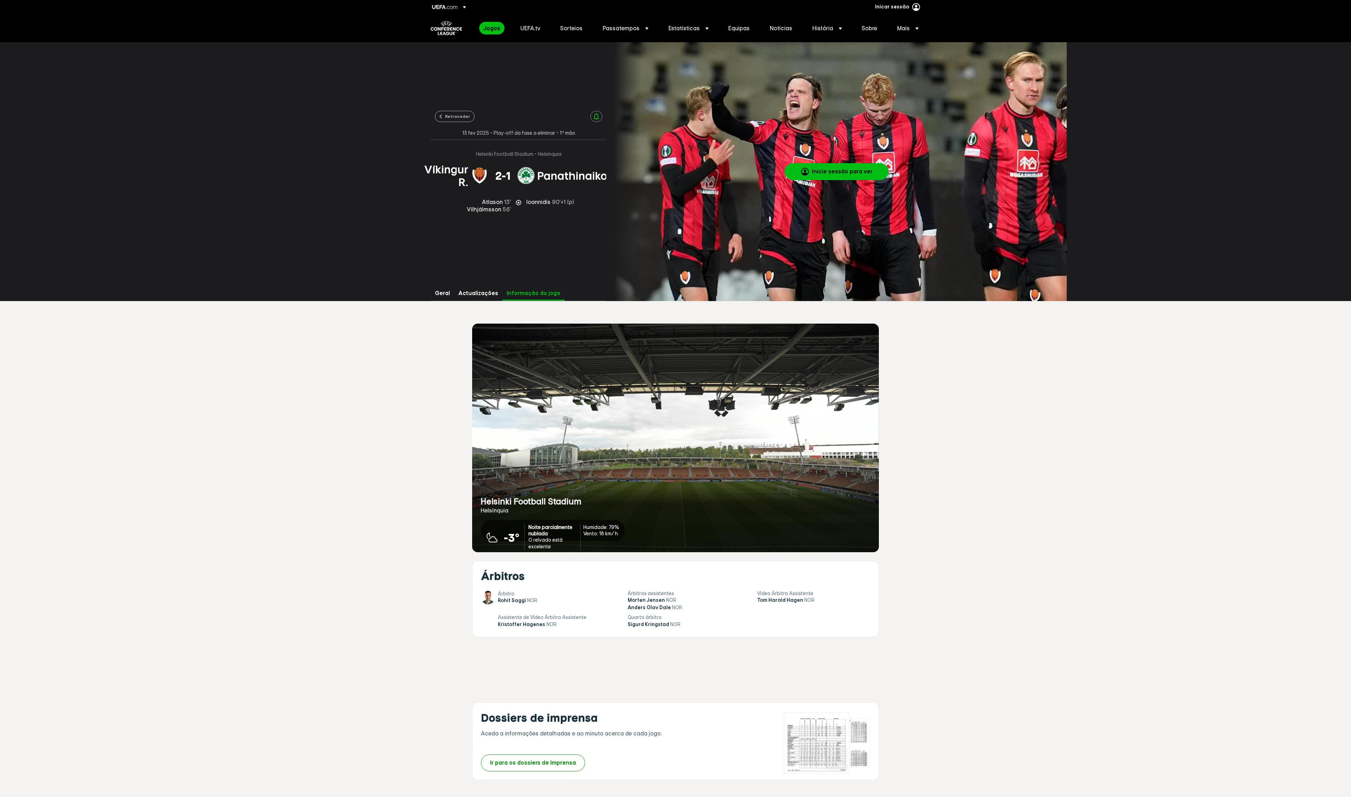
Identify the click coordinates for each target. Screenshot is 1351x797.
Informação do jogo (533, 293)
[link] (492, 28)
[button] (625, 28)
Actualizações (478, 293)
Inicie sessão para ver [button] (842, 171)
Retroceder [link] (457, 116)
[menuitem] (493, 28)
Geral (442, 293)
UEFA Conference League (446, 28)
